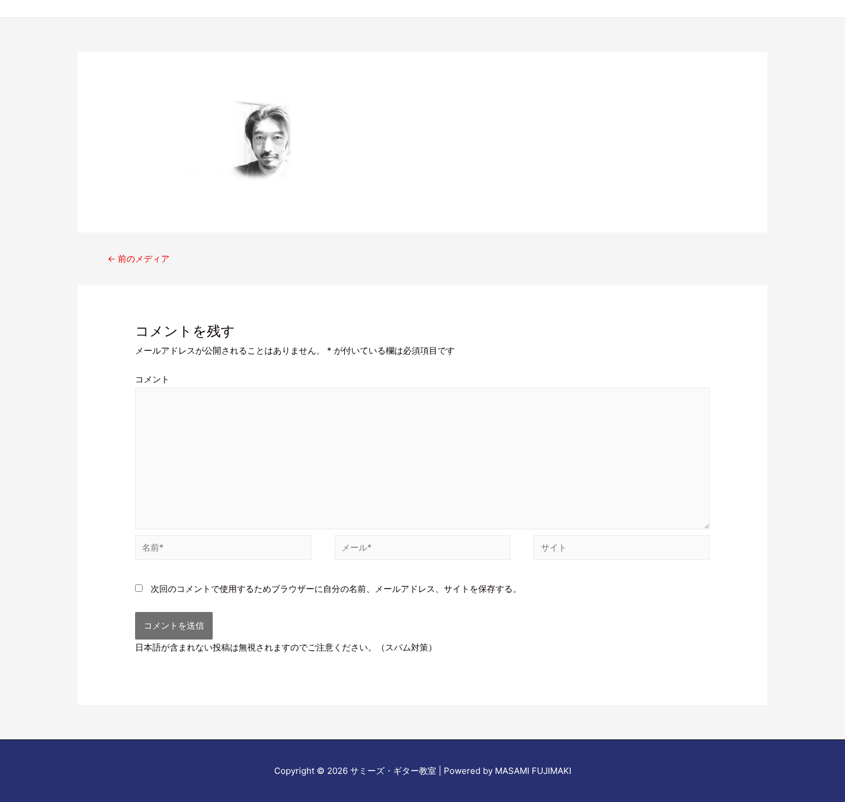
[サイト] (621, 549)
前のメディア (138, 258)
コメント (152, 379)
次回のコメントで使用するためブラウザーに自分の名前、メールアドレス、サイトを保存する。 (336, 588)
